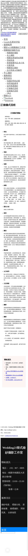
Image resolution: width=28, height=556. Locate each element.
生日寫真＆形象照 (14, 70)
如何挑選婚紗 (12, 86)
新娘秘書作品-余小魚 (15, 63)
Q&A (9, 93)
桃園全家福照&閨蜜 (15, 58)
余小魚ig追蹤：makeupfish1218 (14, 379)
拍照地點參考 (12, 83)
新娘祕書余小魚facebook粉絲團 (14, 375)
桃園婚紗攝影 (12, 53)
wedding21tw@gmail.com (11, 435)
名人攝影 (10, 55)
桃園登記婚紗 (12, 68)
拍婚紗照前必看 (13, 81)
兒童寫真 (10, 65)
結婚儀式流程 (12, 91)
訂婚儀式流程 (12, 88)
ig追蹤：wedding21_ (11, 377)
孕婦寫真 (10, 60)
